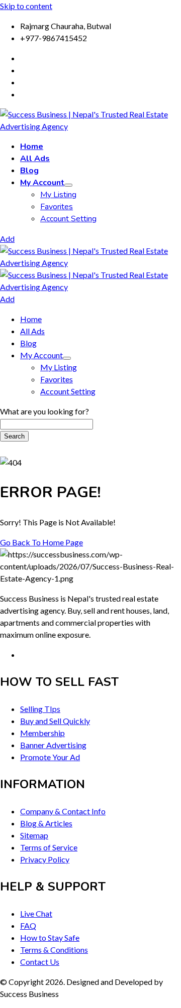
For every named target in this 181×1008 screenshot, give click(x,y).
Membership (42, 733)
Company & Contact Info (63, 811)
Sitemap (34, 835)
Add (7, 238)
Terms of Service (48, 847)
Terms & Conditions (54, 949)
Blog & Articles (46, 823)
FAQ (28, 925)
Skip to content (26, 6)
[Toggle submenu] (68, 185)
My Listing (58, 194)
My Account (42, 182)
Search (14, 436)
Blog (29, 170)
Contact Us (39, 961)
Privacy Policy (44, 859)
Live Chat (36, 913)
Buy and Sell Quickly (55, 721)
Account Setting (68, 218)
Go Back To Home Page (41, 542)
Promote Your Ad (50, 757)
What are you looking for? (44, 411)
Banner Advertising (53, 745)
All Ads (35, 158)
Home (31, 146)
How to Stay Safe (49, 937)
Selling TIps (40, 708)
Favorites (56, 206)
